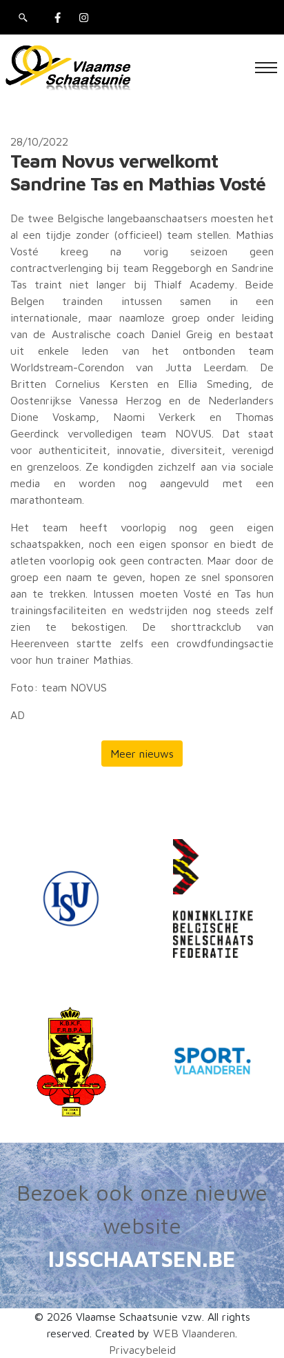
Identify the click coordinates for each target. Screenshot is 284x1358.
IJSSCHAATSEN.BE (142, 1259)
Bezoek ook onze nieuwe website (142, 1209)
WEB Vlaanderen (194, 1333)
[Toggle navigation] (266, 68)
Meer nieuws (142, 753)
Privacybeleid (142, 1350)
